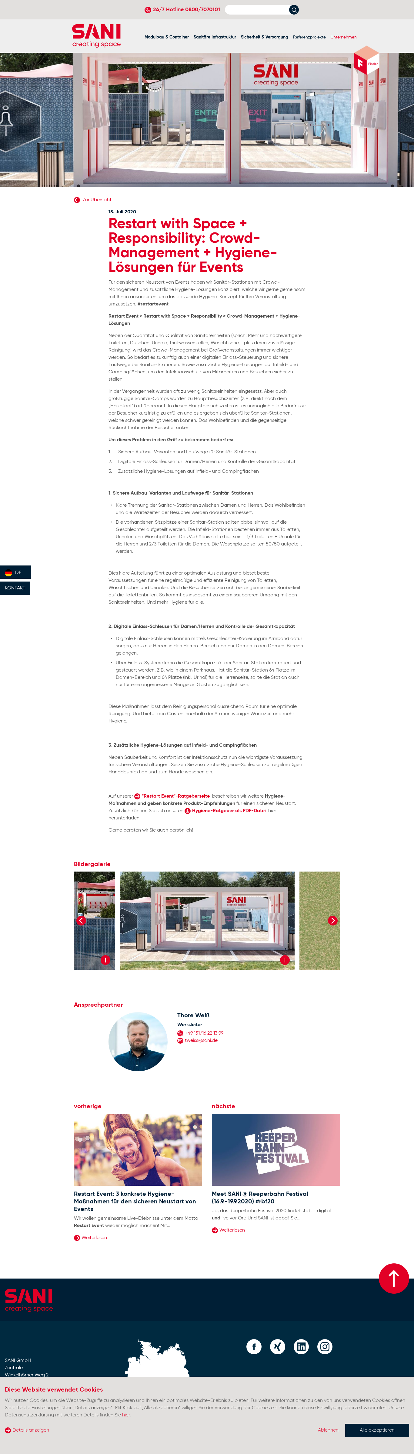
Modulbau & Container (167, 37)
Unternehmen (344, 37)
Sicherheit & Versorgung (264, 37)
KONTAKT (15, 588)
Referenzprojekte (309, 37)
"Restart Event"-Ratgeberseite (176, 796)
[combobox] (15, 572)
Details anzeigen (30, 1430)
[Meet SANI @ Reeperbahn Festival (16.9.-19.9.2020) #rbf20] (276, 1150)
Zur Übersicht (97, 200)
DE (18, 572)
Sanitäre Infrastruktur (215, 37)
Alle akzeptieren (377, 1430)
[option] (207, 921)
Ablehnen (328, 1430)
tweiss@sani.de (201, 1040)
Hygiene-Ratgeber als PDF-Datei (229, 811)
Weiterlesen (94, 1238)
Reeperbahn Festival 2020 (257, 1211)
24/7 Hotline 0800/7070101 (186, 9)
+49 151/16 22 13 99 (204, 1033)
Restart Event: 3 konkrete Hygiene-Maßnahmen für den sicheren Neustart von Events (135, 1201)
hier (126, 1415)
